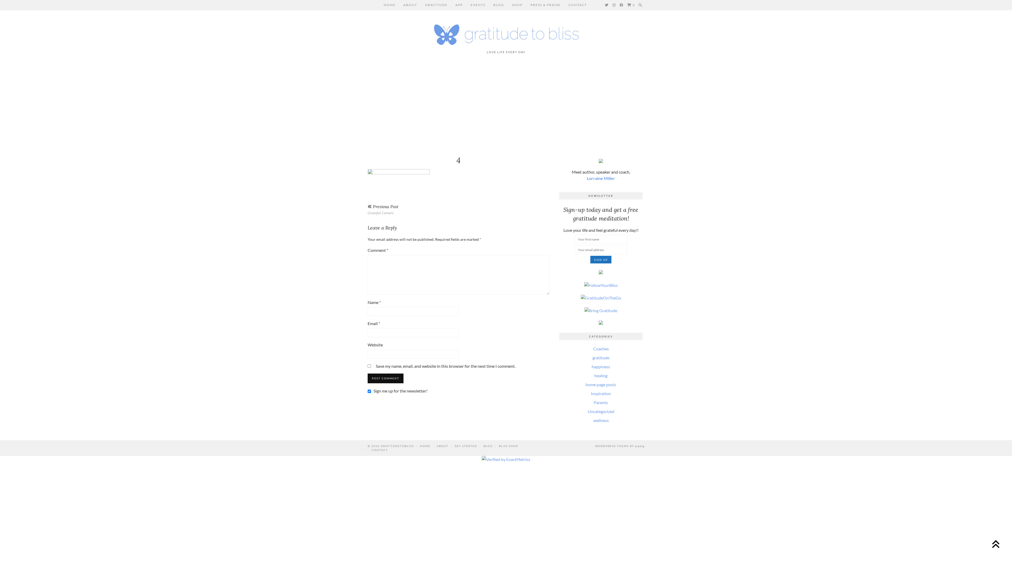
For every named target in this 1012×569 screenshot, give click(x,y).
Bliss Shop (508, 446)
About (410, 5)
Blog (498, 5)
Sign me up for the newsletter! (400, 390)
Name (374, 302)
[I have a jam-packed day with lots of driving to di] (820, 105)
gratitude (600, 357)
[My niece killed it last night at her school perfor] (443, 105)
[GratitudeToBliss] (506, 32)
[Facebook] (622, 5)
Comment (378, 250)
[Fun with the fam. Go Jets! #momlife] (569, 105)
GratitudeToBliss (397, 446)
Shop (517, 5)
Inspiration (601, 393)
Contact (577, 5)
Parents (601, 402)
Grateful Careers (383, 209)
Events (478, 5)
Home (390, 5)
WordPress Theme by (619, 446)
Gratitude (436, 5)
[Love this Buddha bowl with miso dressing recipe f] (946, 105)
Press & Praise (546, 5)
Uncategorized (601, 411)
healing (600, 375)
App (459, 5)
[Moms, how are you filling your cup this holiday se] (317, 105)
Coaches (601, 348)
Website (375, 344)
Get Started (466, 446)
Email (374, 323)
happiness (601, 366)
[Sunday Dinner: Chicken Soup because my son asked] (191, 105)
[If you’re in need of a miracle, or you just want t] (695, 105)
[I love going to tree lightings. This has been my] (65, 105)
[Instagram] (614, 5)
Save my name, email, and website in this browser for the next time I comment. (445, 366)
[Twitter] (607, 5)
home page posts (601, 384)
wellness (601, 420)
